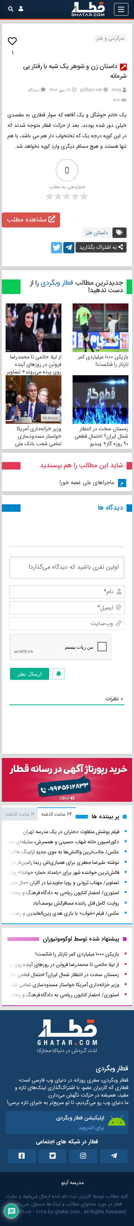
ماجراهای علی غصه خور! (86, 482)
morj (116, 90)
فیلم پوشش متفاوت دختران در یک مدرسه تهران (71, 832)
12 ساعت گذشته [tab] (20, 814)
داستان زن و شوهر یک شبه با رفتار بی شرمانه (75, 71)
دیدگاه (33, 90)
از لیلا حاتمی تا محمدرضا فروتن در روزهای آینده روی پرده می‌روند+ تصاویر (34, 364)
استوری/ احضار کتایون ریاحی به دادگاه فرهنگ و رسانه (64, 893)
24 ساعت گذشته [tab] (56, 814)
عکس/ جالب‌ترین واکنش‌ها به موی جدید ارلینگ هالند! (64, 852)
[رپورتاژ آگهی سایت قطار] (67, 781)
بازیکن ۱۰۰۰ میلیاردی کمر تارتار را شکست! (103, 361)
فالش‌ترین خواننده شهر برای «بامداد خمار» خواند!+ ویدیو (62, 873)
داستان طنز (97, 233)
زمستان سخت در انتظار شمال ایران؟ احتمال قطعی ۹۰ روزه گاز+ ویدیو (101, 436)
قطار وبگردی (57, 283)
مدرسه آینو (72, 1182)
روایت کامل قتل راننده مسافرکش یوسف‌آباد (76, 903)
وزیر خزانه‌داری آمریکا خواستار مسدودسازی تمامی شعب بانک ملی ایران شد (38, 440)
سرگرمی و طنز (110, 38)
